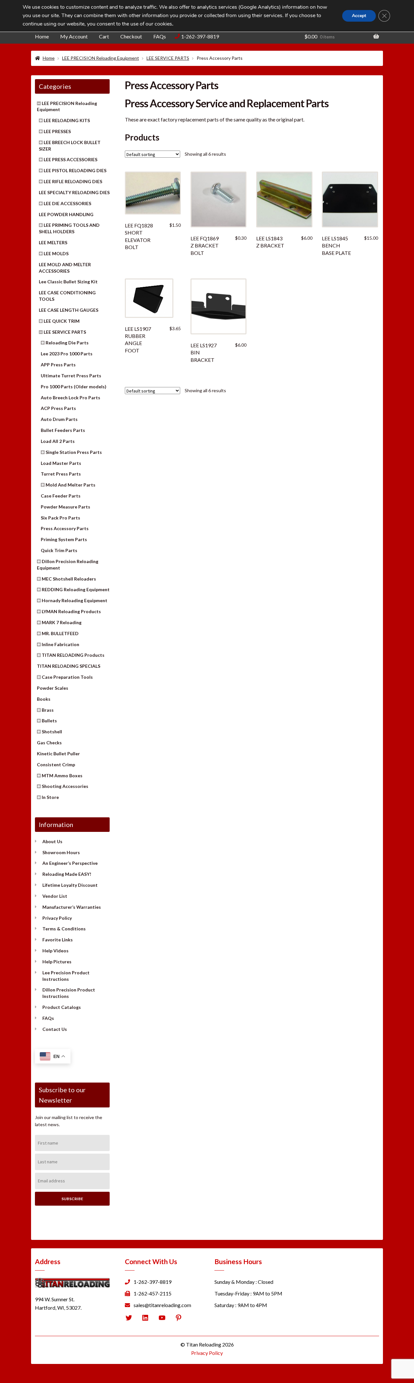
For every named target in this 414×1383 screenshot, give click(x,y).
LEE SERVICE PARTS (168, 58)
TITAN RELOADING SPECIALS (68, 666)
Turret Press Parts (61, 474)
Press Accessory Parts (65, 528)
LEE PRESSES (57, 131)
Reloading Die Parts (67, 342)
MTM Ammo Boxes (62, 775)
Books (43, 699)
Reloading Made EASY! (66, 874)
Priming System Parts (64, 539)
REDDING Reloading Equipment (76, 589)
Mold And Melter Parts (70, 484)
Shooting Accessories (65, 786)
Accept (359, 16)
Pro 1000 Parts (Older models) (73, 386)
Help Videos (55, 950)
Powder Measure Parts (65, 506)
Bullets (49, 720)
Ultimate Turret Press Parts (71, 375)
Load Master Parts (61, 463)
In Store (50, 797)
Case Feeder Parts (61, 495)
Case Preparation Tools (67, 677)
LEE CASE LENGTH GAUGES (68, 310)
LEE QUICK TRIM (62, 321)
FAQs (159, 36)
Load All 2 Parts (58, 441)
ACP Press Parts (58, 408)
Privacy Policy (57, 918)
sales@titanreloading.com (162, 1305)
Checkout (131, 36)
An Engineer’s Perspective (70, 863)
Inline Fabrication (60, 644)
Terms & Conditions (64, 928)
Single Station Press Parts (74, 452)
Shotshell (52, 731)
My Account (74, 36)
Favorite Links (57, 939)
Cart (104, 36)
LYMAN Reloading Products (71, 611)
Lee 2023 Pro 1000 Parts (67, 353)
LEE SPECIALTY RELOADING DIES (74, 192)
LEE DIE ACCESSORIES (67, 203)
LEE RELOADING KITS (67, 120)
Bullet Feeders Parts (63, 430)
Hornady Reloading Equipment (74, 600)
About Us (52, 841)
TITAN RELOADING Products (73, 655)
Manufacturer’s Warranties (71, 907)
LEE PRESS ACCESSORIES (70, 159)
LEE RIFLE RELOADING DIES (73, 181)
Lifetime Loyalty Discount (70, 885)
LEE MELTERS (53, 242)
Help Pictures (56, 961)
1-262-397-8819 (200, 36)
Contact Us (54, 1029)
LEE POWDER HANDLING (66, 214)
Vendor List (54, 896)
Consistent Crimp (56, 764)
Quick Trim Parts (59, 550)
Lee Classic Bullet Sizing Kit (68, 281)
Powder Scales (52, 688)
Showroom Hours (61, 852)
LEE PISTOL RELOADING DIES (75, 170)
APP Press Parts (58, 364)
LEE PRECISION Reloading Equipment (100, 58)
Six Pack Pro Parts (60, 517)
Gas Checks (49, 742)
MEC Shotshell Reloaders (69, 578)
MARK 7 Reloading (62, 622)
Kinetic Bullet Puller (58, 753)
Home (42, 36)
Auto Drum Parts (59, 419)
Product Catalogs (61, 1007)
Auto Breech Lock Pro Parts (70, 397)
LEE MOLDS (56, 253)
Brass (48, 710)
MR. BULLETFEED (60, 633)
